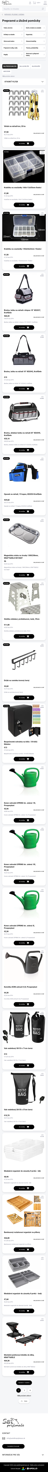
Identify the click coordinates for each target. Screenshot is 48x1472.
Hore (25, 1401)
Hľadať (43, 9)
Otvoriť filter (11, 82)
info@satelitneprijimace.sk (16, 1438)
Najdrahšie (36, 66)
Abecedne (6, 71)
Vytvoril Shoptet (15, 1468)
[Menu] (45, 3)
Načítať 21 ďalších (24, 1382)
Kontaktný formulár (13, 1446)
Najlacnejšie (24, 66)
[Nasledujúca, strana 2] (24, 1390)
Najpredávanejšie (10, 66)
